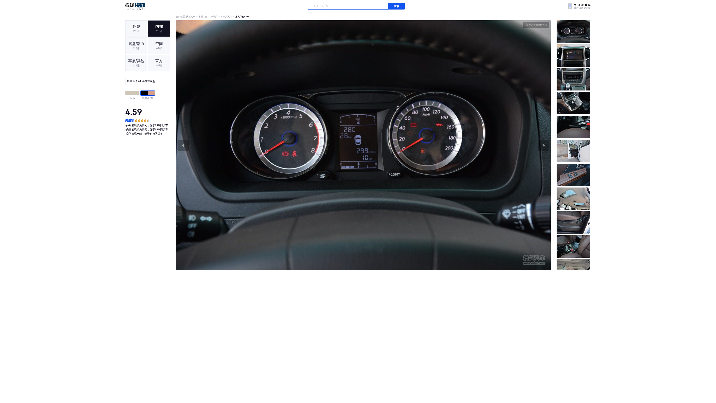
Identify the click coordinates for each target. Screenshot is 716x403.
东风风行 (215, 16)
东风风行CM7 (242, 16)
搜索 (396, 6)
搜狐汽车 (135, 6)
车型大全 (202, 16)
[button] (269, 145)
